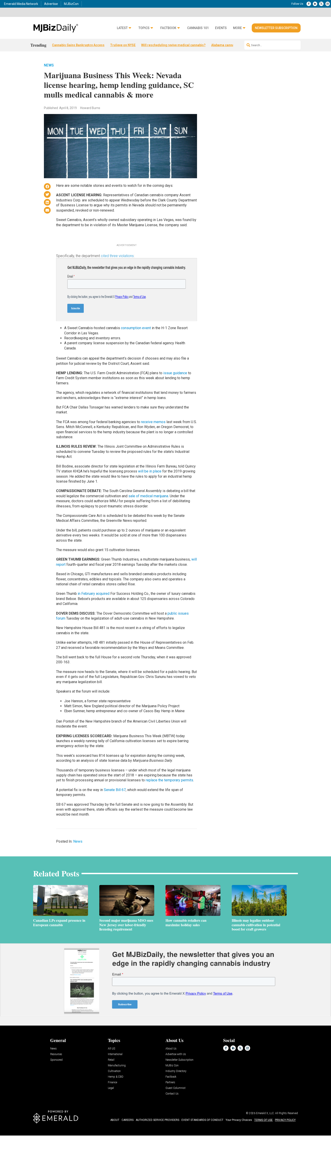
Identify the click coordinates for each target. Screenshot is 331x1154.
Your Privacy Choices (239, 1120)
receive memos (153, 422)
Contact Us (172, 1093)
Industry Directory (176, 1071)
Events (221, 28)
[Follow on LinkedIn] (315, 4)
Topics (144, 28)
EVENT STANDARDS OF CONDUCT (202, 1120)
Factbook (168, 28)
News (49, 65)
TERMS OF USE (263, 1120)
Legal (111, 1088)
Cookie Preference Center (45, 1136)
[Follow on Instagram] (327, 4)
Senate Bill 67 (115, 790)
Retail (111, 1059)
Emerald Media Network (21, 3)
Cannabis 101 (198, 28)
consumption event (136, 328)
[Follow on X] (321, 4)
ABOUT (114, 1120)
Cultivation (114, 1071)
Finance (112, 1082)
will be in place (149, 471)
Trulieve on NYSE (123, 45)
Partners (170, 1082)
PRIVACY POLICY (285, 1120)
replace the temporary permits (169, 780)
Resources (56, 1054)
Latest (122, 28)
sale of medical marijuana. (148, 496)
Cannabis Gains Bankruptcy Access (78, 45)
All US (111, 1048)
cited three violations (117, 256)
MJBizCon (71, 3)
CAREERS (128, 1120)
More (237, 28)
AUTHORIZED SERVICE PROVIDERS (157, 1120)
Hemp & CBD (115, 1076)
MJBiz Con (172, 1065)
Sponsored (56, 1059)
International (115, 1054)
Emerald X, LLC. (265, 1113)
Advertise (51, 3)
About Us (171, 1048)
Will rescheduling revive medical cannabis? (173, 45)
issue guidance (175, 373)
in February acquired (93, 593)
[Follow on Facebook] (308, 4)
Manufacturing (117, 1065)
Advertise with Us (176, 1054)
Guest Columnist (176, 1088)
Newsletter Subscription (276, 28)
